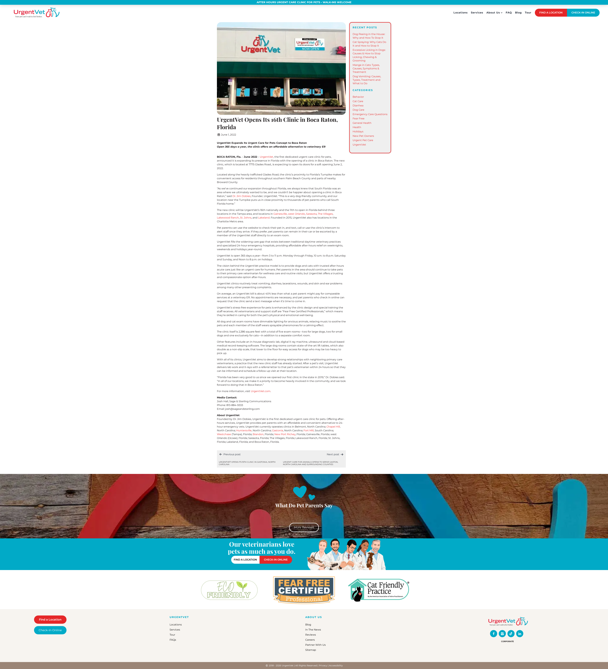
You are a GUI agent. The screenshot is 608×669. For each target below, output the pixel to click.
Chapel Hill (333, 426)
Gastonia (277, 430)
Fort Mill (309, 430)
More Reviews (304, 527)
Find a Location (50, 619)
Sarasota (311, 213)
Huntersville (244, 430)
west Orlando (296, 213)
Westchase (224, 434)
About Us (493, 12)
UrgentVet (266, 156)
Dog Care (358, 109)
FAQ (509, 12)
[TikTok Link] (511, 633)
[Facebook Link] (493, 633)
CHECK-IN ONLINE (583, 12)
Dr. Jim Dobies (241, 196)
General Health (362, 122)
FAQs (173, 639)
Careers (310, 639)
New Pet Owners (363, 135)
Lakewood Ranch (228, 217)
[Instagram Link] (502, 633)
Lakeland (264, 217)
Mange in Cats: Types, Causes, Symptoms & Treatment (366, 68)
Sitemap (310, 649)
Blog (518, 12)
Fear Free (358, 118)
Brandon (258, 434)
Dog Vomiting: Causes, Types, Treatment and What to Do (367, 80)
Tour (528, 12)
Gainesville (280, 213)
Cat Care (358, 101)
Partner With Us (315, 644)
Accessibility (336, 665)
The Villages (325, 213)
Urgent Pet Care (363, 140)
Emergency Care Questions (370, 114)
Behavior (358, 96)
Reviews (310, 634)
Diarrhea (358, 105)
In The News (313, 629)
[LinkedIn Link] (519, 633)
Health (357, 127)
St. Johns (245, 217)
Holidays (358, 131)
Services (477, 12)
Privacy (323, 665)
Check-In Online (50, 630)
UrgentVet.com (260, 391)
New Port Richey (284, 434)
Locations (460, 12)
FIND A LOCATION (551, 12)
